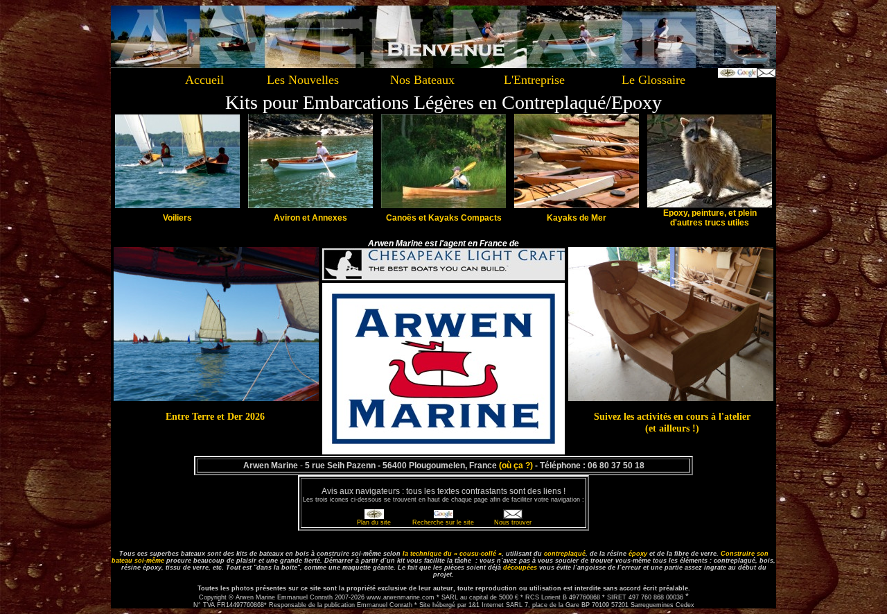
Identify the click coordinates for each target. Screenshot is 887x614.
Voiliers (177, 218)
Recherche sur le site (443, 522)
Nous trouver (513, 522)
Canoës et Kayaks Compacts (444, 218)
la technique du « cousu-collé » (452, 553)
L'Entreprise (534, 80)
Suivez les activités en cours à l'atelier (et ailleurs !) (672, 422)
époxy (638, 553)
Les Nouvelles (303, 80)
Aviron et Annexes (310, 218)
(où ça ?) (516, 465)
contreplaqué (565, 553)
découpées (520, 567)
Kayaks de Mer (576, 218)
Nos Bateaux (422, 80)
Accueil (204, 80)
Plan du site (374, 522)
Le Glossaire (653, 80)
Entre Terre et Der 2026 (215, 416)
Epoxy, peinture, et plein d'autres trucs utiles (710, 218)
